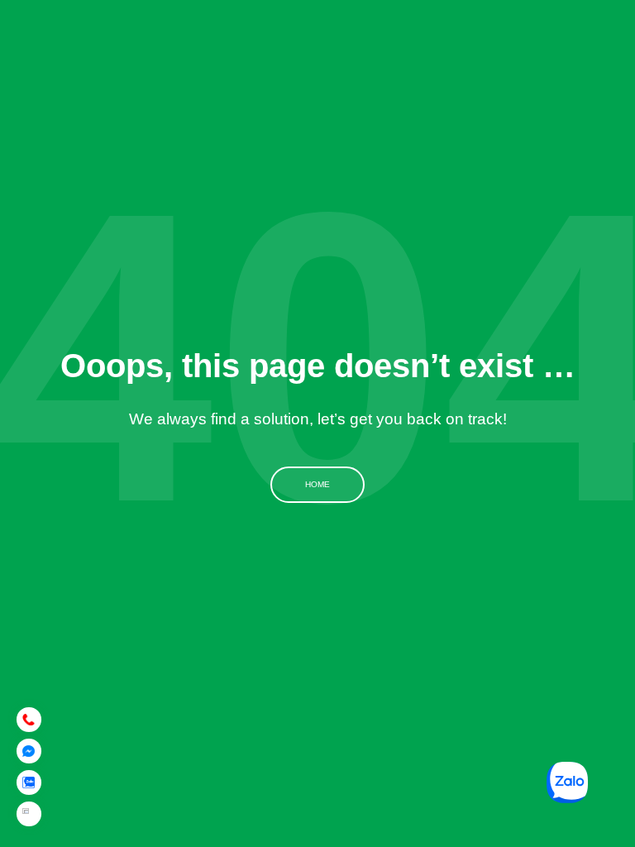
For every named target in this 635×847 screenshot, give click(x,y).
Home (317, 484)
